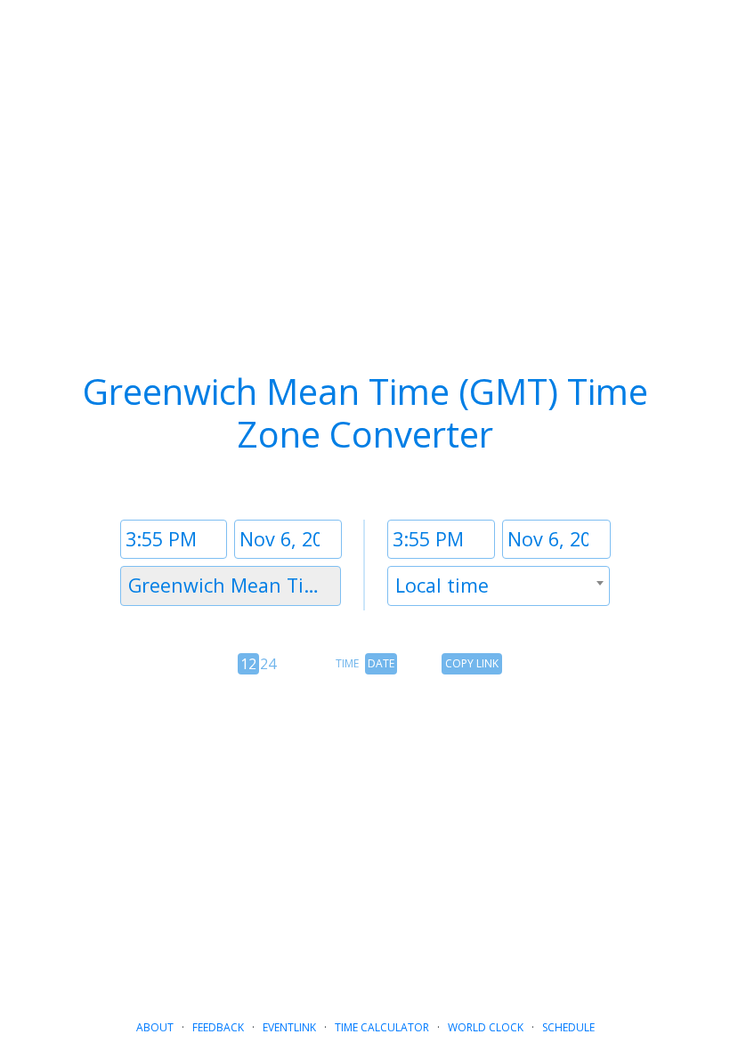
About (155, 1027)
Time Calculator (382, 1027)
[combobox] (230, 586)
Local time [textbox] (442, 585)
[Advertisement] (365, 832)
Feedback (218, 1027)
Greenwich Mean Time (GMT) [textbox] (234, 585)
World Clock (485, 1027)
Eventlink (289, 1027)
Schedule (568, 1027)
